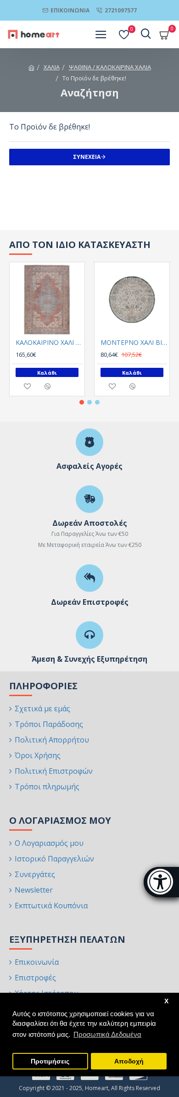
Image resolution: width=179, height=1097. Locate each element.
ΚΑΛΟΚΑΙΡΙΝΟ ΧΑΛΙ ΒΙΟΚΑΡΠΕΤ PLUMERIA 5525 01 (49, 342)
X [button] (166, 1001)
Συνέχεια (87, 157)
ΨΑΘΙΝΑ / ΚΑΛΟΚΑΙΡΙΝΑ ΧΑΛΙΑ (110, 67)
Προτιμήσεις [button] (50, 1061)
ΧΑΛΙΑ (52, 67)
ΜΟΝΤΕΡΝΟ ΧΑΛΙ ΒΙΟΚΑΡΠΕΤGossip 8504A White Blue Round (134, 342)
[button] (81, 402)
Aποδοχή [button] (129, 1061)
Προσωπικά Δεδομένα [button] (107, 1034)
